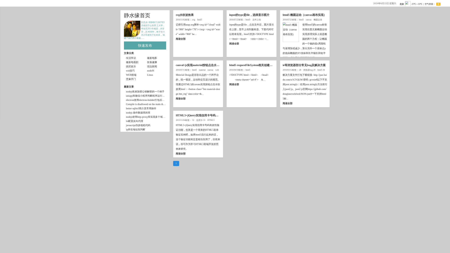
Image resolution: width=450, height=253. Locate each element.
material (202, 70)
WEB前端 (131, 75)
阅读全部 (181, 39)
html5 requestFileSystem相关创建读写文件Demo (258, 65)
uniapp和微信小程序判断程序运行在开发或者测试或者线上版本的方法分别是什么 (146, 96)
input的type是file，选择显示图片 (249, 14)
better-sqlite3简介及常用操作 (141, 108)
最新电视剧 (132, 62)
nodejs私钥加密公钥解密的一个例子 (145, 91)
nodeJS (150, 70)
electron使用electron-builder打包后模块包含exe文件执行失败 (146, 100)
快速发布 (145, 45)
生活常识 (131, 58)
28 (300, 70)
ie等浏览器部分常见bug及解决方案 (304, 65)
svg (194, 19)
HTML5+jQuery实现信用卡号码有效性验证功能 (205, 115)
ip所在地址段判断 (135, 129)
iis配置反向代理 (134, 121)
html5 (199, 19)
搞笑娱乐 (131, 66)
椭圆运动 (318, 19)
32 (193, 120)
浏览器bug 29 (309, 70)
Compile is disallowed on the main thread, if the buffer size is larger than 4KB (146, 104)
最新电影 (152, 58)
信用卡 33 (201, 120)
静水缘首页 (137, 15)
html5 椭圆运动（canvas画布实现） (304, 14)
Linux (150, 75)
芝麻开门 (131, 79)
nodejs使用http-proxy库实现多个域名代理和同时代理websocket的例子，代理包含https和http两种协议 (146, 117)
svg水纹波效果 (185, 14)
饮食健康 (152, 62)
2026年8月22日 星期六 (384, 3)
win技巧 (130, 70)
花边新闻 (152, 66)
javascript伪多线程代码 (138, 125)
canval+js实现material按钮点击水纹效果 (200, 65)
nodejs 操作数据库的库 (138, 112)
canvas (309, 19)
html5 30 (321, 70)
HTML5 (211, 120)
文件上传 (256, 19)
